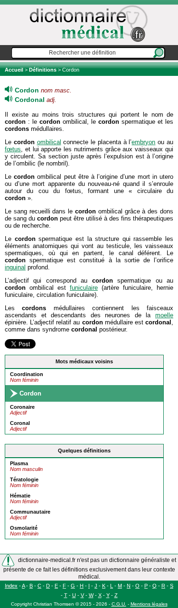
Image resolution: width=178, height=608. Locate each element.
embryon (143, 142)
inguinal (15, 267)
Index (11, 586)
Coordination (26, 374)
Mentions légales (149, 604)
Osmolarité (23, 528)
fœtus (13, 149)
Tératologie (24, 479)
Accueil (15, 70)
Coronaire (22, 407)
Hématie (20, 495)
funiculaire (84, 287)
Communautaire (30, 512)
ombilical (49, 142)
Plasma (19, 463)
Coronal (20, 423)
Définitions (42, 70)
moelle (164, 315)
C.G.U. (119, 604)
